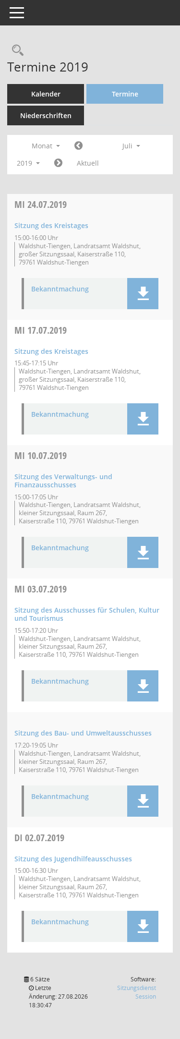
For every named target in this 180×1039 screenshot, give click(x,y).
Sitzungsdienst (136, 992)
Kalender (45, 93)
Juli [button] (128, 145)
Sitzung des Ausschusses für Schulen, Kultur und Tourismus (86, 614)
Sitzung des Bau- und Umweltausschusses (83, 732)
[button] (142, 293)
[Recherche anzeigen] (15, 51)
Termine (125, 93)
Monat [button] (43, 145)
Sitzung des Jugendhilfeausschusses (73, 858)
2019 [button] (25, 163)
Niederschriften (46, 115)
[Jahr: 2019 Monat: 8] (58, 163)
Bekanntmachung (60, 289)
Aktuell (88, 163)
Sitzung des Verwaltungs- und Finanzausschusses (63, 480)
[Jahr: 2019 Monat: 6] (78, 146)
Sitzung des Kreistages (51, 225)
